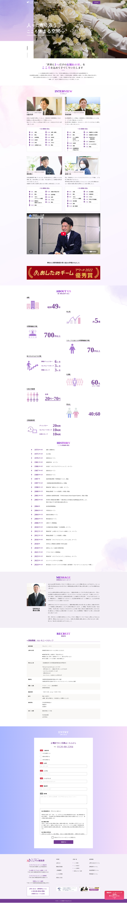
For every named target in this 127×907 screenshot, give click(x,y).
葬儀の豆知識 (59, 866)
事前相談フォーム (93, 874)
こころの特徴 (59, 874)
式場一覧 (75, 859)
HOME (57, 859)
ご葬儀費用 (58, 870)
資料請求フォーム (93, 866)
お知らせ (58, 863)
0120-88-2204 (65, 746)
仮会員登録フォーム (94, 870)
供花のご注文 (59, 877)
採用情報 (91, 859)
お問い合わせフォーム (94, 863)
